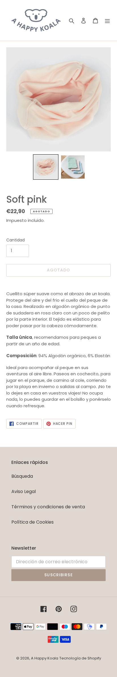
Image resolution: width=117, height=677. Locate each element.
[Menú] (107, 20)
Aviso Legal (23, 491)
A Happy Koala (44, 658)
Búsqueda (22, 476)
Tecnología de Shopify (80, 658)
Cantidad (15, 240)
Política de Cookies (32, 522)
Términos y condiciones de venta (48, 507)
